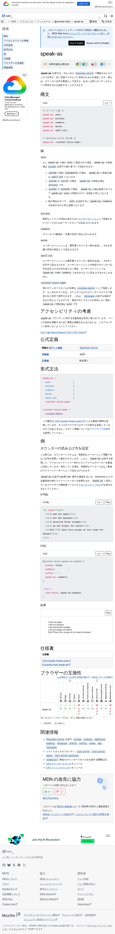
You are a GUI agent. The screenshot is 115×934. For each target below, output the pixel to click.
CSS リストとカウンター (58, 767)
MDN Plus (7, 899)
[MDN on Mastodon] (19, 865)
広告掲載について (11, 894)
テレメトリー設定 (71, 915)
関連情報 (8, 67)
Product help (8, 904)
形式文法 (8, 49)
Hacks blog (82, 904)
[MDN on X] (14, 865)
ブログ (5, 883)
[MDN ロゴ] (8, 851)
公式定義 (8, 45)
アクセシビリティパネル (93, 484)
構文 (6, 36)
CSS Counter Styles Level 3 (69, 421)
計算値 (45, 360)
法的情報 (89, 915)
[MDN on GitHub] (4, 865)
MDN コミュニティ (48, 878)
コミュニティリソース (50, 883)
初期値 (45, 354)
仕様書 (7, 58)
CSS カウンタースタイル (58, 763)
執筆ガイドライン (48, 889)
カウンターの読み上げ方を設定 (64, 448)
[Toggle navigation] (112, 16)
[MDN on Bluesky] (9, 865)
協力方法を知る (50, 798)
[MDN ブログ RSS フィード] (24, 865)
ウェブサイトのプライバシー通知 (40, 915)
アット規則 (56, 348)
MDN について (9, 878)
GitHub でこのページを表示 (57, 814)
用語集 (79, 899)
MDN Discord (46, 894)
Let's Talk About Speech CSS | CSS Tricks (62, 332)
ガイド (79, 889)
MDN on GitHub (47, 899)
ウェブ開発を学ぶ (85, 883)
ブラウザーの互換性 (14, 63)
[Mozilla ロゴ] (11, 915)
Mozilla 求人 (8, 889)
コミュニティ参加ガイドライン (39, 919)
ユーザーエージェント (90, 219)
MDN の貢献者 (64, 806)
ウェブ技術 (81, 878)
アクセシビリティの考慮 (16, 40)
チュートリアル (84, 894)
